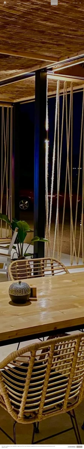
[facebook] (73, 3)
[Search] (80, 3)
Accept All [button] (79, 446)
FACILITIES (36, 3)
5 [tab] (80, 228)
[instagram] (74, 3)
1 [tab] (80, 220)
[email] (76, 3)
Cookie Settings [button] (71, 446)
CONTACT (45, 3)
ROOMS (19, 3)
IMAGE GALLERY (27, 3)
